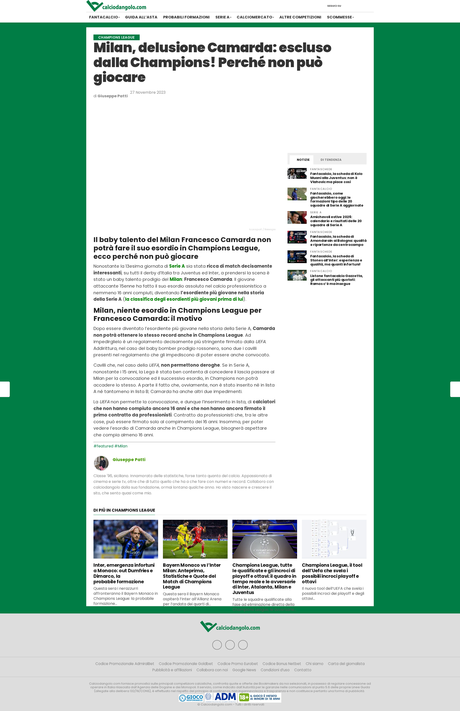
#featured (103, 446)
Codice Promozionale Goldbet (186, 663)
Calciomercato (254, 17)
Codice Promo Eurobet (238, 663)
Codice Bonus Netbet (282, 663)
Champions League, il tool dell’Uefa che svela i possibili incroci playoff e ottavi (332, 573)
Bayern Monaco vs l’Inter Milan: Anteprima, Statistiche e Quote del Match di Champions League (192, 576)
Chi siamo (314, 663)
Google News (244, 669)
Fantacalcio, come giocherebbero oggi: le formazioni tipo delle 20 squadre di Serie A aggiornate (336, 199)
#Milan (120, 446)
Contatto (302, 669)
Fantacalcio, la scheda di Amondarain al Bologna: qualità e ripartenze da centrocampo (338, 240)
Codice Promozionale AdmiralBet (124, 663)
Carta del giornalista (346, 663)
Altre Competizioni (300, 17)
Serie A (222, 17)
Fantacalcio (103, 17)
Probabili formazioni (186, 17)
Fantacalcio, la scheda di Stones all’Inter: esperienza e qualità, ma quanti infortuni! (336, 260)
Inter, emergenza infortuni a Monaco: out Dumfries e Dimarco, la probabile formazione (124, 573)
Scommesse (339, 17)
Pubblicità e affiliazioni (172, 669)
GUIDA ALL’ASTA (141, 17)
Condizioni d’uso (275, 669)
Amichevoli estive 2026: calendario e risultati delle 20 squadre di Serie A (336, 220)
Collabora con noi (212, 669)
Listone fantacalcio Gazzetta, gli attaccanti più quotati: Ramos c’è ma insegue (336, 279)
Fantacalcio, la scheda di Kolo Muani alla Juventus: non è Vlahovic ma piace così (336, 177)
